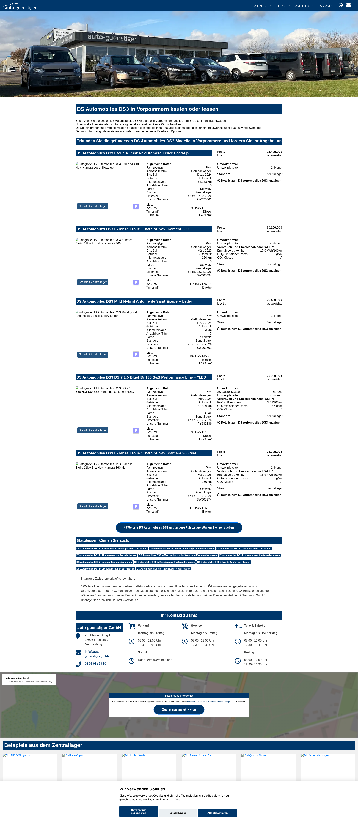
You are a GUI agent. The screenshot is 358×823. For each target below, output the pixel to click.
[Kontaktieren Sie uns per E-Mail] (348, 5)
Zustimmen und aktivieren (179, 709)
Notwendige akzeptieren (138, 811)
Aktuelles (302, 5)
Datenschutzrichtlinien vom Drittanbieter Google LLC (211, 701)
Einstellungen (178, 812)
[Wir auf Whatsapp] (341, 5)
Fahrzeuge (260, 5)
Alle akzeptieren (217, 812)
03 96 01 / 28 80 (95, 663)
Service (281, 5)
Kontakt (324, 5)
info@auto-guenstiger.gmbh (97, 654)
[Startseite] (20, 6)
